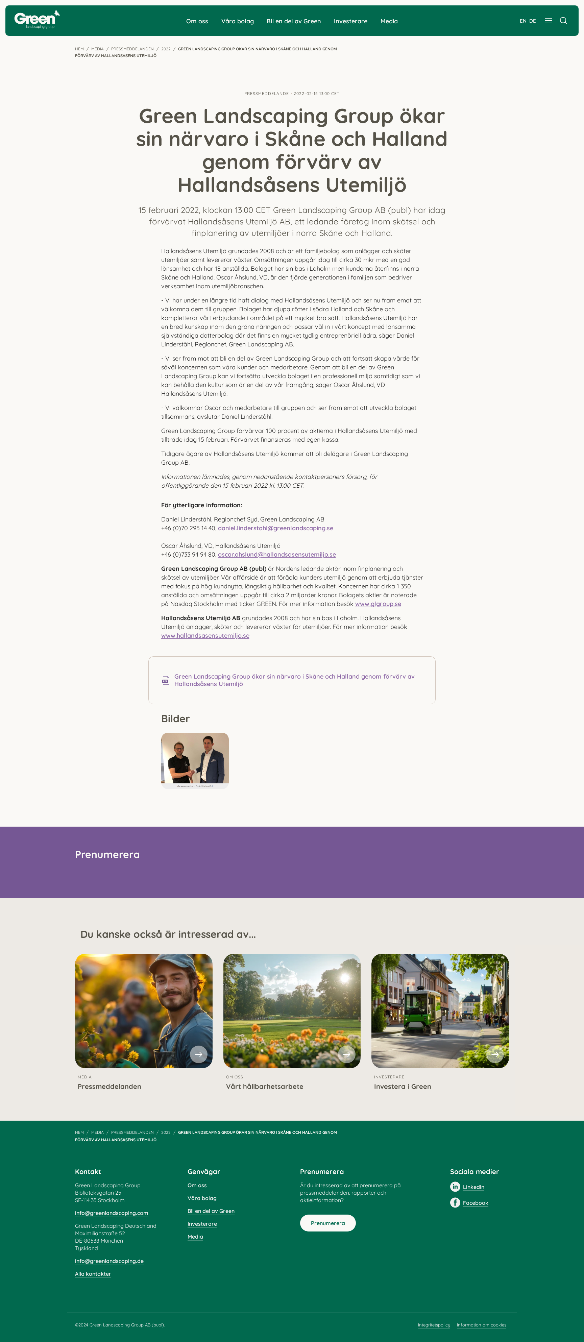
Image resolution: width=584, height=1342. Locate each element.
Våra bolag (237, 21)
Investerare (350, 21)
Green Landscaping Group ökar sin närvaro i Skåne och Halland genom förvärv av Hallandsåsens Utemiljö (294, 680)
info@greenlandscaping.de (109, 1261)
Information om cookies (481, 1324)
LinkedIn (473, 1187)
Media (389, 21)
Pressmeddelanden (132, 48)
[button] (548, 21)
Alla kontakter (93, 1273)
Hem (79, 48)
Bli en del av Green (294, 21)
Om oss (197, 21)
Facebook (475, 1202)
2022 (166, 48)
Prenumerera (328, 1223)
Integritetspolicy (434, 1324)
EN (523, 21)
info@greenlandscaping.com (111, 1213)
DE (532, 21)
